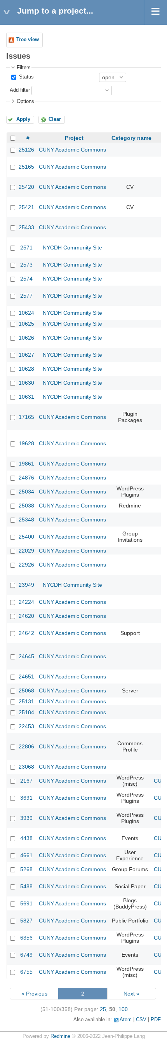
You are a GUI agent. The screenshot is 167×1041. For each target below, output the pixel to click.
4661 (26, 855)
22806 (26, 746)
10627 (26, 355)
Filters (24, 67)
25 (103, 1009)
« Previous (34, 993)
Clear (55, 119)
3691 (26, 798)
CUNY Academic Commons (72, 149)
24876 (26, 477)
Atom (126, 1019)
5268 (26, 869)
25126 (26, 149)
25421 (26, 207)
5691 (26, 903)
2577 (26, 296)
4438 (26, 838)
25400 (26, 537)
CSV (141, 1019)
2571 (26, 247)
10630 (26, 383)
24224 (26, 602)
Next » (131, 993)
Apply (23, 119)
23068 (26, 767)
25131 (26, 701)
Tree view (27, 39)
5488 (26, 886)
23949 (26, 585)
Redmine (60, 1036)
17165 (26, 417)
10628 (26, 369)
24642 (26, 633)
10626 (26, 338)
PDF (156, 1019)
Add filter (20, 90)
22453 (26, 726)
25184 (26, 712)
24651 (26, 676)
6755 (26, 972)
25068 (26, 690)
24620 (26, 616)
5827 (26, 920)
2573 (26, 265)
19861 (26, 463)
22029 (26, 551)
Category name (131, 138)
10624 (26, 313)
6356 (26, 938)
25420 (26, 187)
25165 (26, 167)
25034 (26, 491)
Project (74, 138)
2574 (26, 279)
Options (25, 101)
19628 (26, 443)
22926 (26, 564)
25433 (26, 227)
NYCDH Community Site (72, 247)
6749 (26, 955)
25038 (26, 505)
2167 (26, 781)
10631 (26, 397)
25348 (26, 519)
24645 (26, 656)
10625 (26, 324)
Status (25, 77)
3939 (26, 818)
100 (123, 1009)
